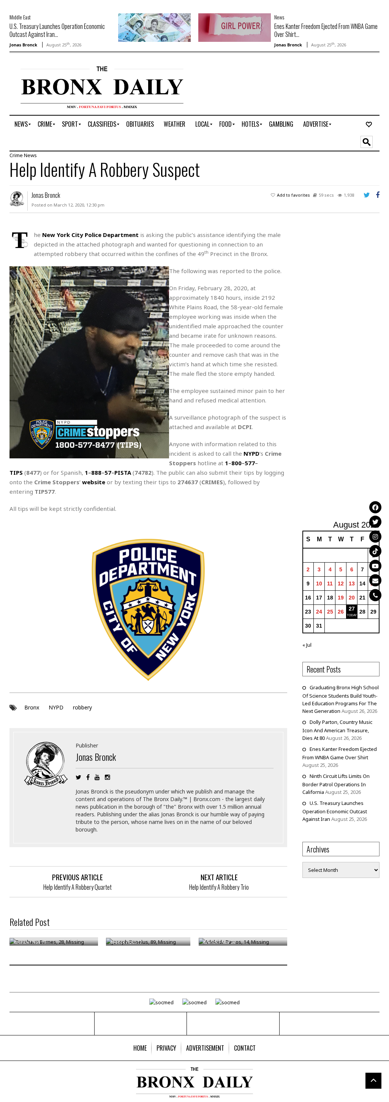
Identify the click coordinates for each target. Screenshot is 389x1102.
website (93, 482)
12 (341, 583)
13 (352, 583)
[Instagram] (375, 536)
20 (352, 598)
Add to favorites (293, 195)
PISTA (122, 472)
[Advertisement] (345, 371)
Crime (16, 155)
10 (319, 583)
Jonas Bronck (23, 45)
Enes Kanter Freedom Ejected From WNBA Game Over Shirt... (326, 30)
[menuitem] (21, 124)
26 (341, 612)
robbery (82, 707)
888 (96, 472)
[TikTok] (375, 551)
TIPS (16, 472)
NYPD (56, 707)
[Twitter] (375, 522)
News (279, 17)
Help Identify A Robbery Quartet (77, 887)
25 (330, 612)
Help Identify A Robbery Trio (219, 887)
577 (250, 463)
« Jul (307, 644)
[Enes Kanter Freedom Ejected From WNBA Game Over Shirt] (234, 27)
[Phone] (375, 595)
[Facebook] (375, 507)
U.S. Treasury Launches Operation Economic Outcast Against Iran (334, 811)
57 (107, 472)
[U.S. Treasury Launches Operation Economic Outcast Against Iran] (154, 27)
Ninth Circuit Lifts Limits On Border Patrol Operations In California (336, 784)
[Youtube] (375, 566)
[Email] (375, 580)
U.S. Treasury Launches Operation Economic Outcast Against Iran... (57, 30)
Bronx (31, 707)
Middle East (20, 17)
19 (341, 598)
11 (330, 583)
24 (319, 612)
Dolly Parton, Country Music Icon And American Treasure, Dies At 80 (337, 730)
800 (236, 463)
